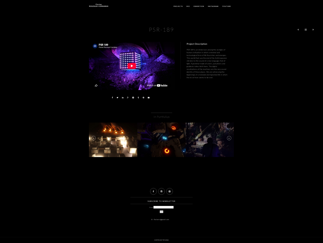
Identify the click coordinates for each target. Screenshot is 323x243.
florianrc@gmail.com (161, 219)
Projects (178, 6)
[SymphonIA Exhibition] (210, 140)
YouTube (226, 6)
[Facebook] (153, 191)
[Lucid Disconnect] (113, 140)
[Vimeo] (169, 191)
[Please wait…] (161, 140)
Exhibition (199, 6)
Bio (188, 6)
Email (151, 207)
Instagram (213, 6)
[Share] (112, 97)
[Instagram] (161, 191)
